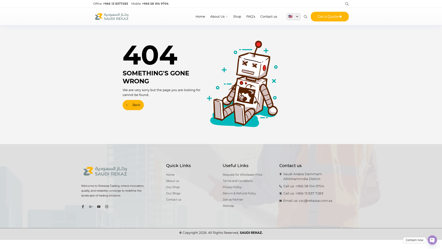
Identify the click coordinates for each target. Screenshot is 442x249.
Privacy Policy (232, 187)
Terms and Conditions (238, 181)
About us (172, 181)
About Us (217, 17)
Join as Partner (233, 199)
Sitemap (228, 206)
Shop (237, 17)
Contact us (268, 17)
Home (200, 17)
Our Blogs (173, 193)
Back (136, 105)
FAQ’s (250, 17)
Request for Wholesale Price (242, 174)
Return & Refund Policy (239, 193)
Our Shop (173, 187)
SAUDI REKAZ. (251, 233)
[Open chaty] (432, 240)
